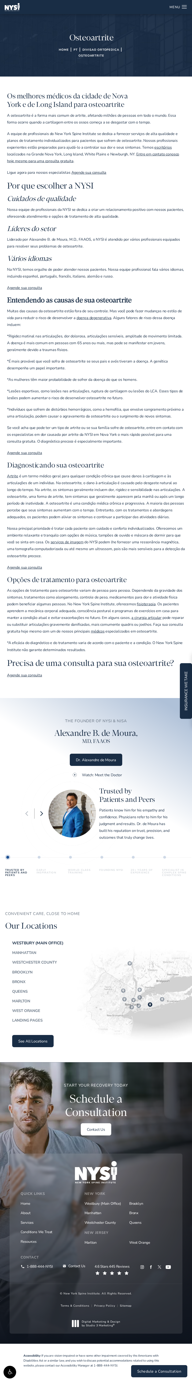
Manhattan (24, 952)
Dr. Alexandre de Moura (96, 759)
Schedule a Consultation (159, 1371)
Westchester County (34, 962)
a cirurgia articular (146, 617)
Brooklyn (22, 972)
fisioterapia (146, 603)
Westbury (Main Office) (37, 943)
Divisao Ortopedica (100, 49)
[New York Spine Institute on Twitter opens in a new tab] (159, 1267)
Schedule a (96, 1101)
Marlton (21, 1001)
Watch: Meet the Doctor (102, 775)
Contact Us (96, 1129)
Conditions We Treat (36, 1231)
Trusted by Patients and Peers (16, 872)
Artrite (12, 475)
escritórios (163, 147)
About (25, 1212)
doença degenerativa (94, 317)
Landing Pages (27, 1020)
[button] (10, 1372)
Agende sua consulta (89, 172)
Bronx (19, 981)
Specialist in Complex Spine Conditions (174, 872)
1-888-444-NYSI (105, 1365)
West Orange (26, 1010)
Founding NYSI (111, 870)
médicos (98, 631)
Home (64, 49)
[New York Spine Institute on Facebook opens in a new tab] (151, 1267)
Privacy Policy (104, 1305)
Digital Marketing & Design (100, 1323)
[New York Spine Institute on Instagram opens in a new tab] (142, 1267)
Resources (28, 1241)
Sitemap (126, 1305)
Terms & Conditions (75, 1305)
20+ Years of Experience (142, 871)
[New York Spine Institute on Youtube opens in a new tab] (168, 1267)
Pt (76, 49)
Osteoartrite (91, 55)
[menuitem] (142, 1267)
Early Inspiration (46, 871)
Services (27, 1222)
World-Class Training (79, 871)
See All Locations (33, 1040)
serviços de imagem (67, 541)
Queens (20, 991)
